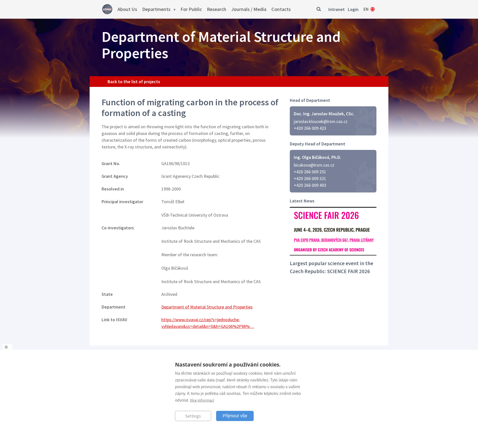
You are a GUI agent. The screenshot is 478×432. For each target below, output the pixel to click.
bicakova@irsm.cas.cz (314, 165)
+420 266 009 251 (310, 172)
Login (353, 9)
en (366, 9)
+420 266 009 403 (310, 185)
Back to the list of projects (134, 81)
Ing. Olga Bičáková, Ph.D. (317, 157)
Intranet (336, 9)
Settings (193, 416)
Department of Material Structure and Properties (207, 307)
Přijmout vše (235, 415)
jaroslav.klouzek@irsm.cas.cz (321, 121)
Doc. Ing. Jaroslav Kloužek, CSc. (324, 114)
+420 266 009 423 (310, 128)
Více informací (202, 399)
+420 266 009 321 (310, 178)
